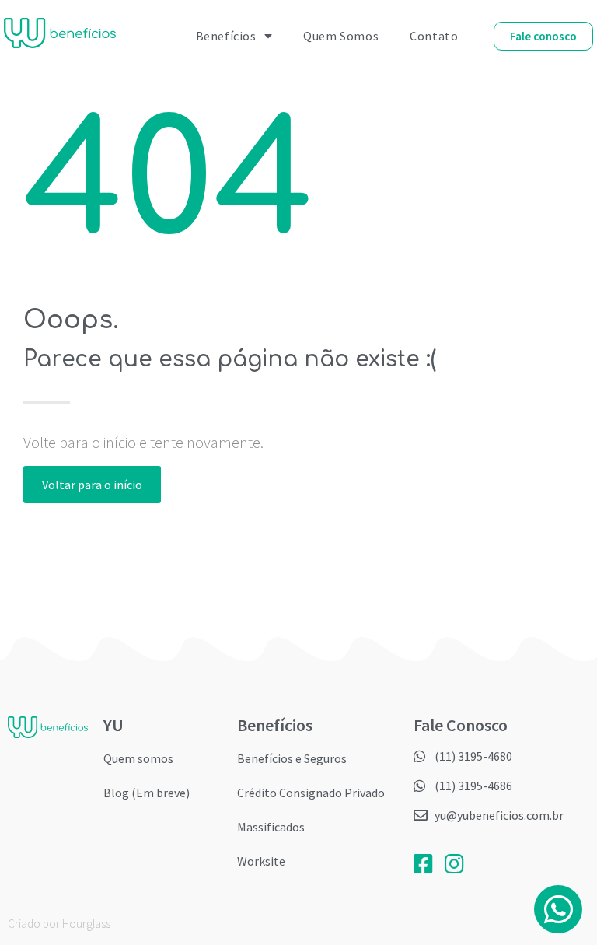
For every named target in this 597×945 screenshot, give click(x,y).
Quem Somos (341, 36)
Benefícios (226, 36)
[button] (543, 36)
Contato (434, 36)
